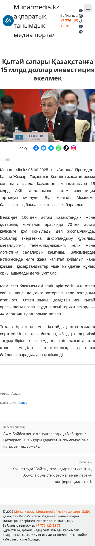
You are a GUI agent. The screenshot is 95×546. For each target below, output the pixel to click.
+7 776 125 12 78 (48, 525)
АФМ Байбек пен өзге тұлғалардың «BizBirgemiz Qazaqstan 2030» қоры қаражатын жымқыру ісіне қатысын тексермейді (45, 437)
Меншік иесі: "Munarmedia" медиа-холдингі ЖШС (52, 511)
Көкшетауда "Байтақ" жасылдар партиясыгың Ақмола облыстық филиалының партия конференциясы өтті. (52, 472)
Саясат (23, 402)
